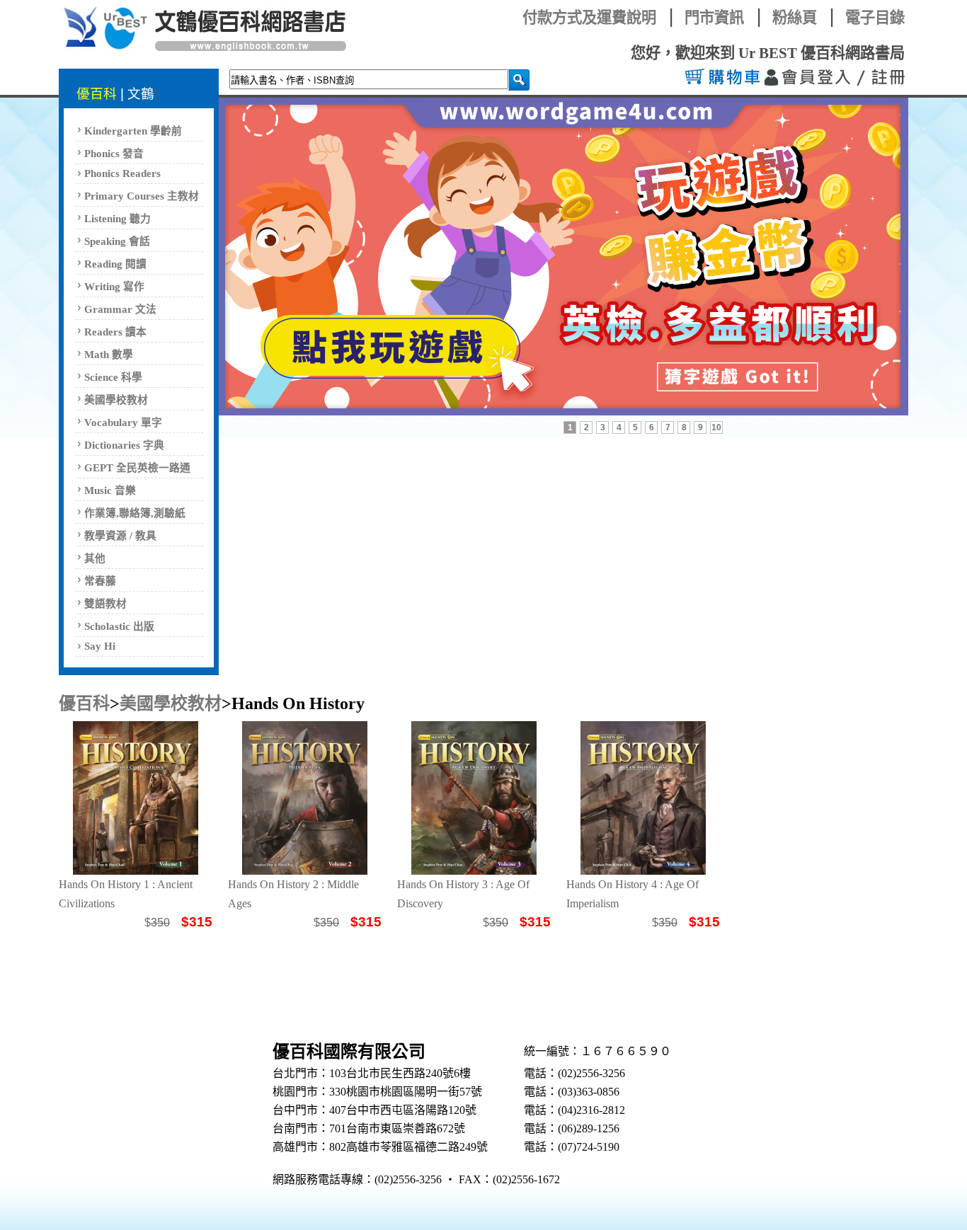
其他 (94, 558)
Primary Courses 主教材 (141, 196)
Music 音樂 (110, 490)
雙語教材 (105, 603)
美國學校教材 (116, 400)
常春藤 (100, 581)
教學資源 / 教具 (120, 535)
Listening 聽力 (117, 218)
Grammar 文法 (120, 309)
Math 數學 (108, 354)
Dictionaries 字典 (124, 445)
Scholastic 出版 (119, 626)
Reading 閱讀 (115, 264)
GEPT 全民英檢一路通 (137, 467)
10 (716, 427)
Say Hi (99, 646)
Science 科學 (113, 377)
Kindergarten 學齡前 (133, 131)
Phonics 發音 (114, 153)
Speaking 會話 (117, 241)
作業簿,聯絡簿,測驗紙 (134, 513)
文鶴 (140, 93)
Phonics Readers (122, 173)
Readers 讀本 (115, 332)
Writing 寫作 (114, 286)
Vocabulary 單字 (123, 422)
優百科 (96, 93)
